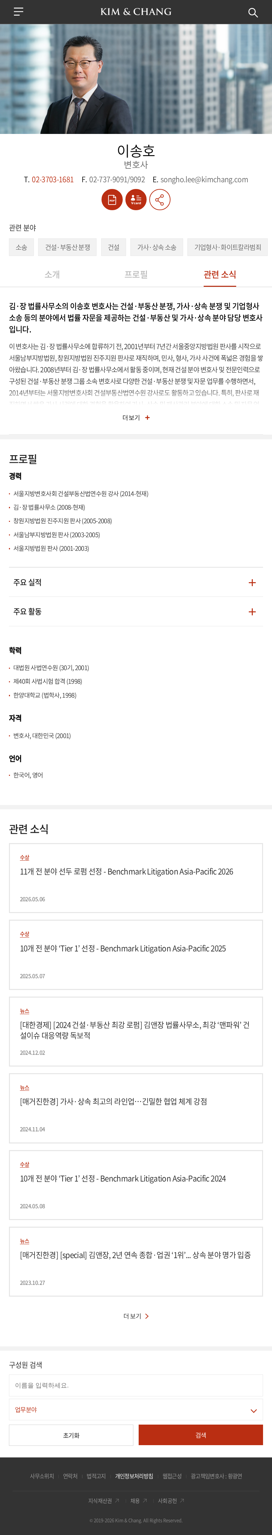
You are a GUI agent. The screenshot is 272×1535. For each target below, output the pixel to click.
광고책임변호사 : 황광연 (216, 1476)
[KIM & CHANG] (136, 11)
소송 (21, 247)
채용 (135, 1501)
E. (200, 179)
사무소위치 (42, 1476)
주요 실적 (27, 582)
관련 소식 (220, 274)
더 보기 (131, 417)
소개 (52, 274)
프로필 (136, 274)
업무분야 (25, 1409)
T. (49, 179)
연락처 (70, 1476)
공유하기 (159, 199)
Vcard (136, 199)
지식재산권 (100, 1501)
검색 (253, 13)
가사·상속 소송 (156, 247)
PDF (112, 199)
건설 (113, 247)
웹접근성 (172, 1476)
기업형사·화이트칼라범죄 (227, 247)
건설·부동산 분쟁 (67, 247)
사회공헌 (167, 1501)
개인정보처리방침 (134, 1476)
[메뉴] (18, 12)
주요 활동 (27, 612)
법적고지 (96, 1476)
